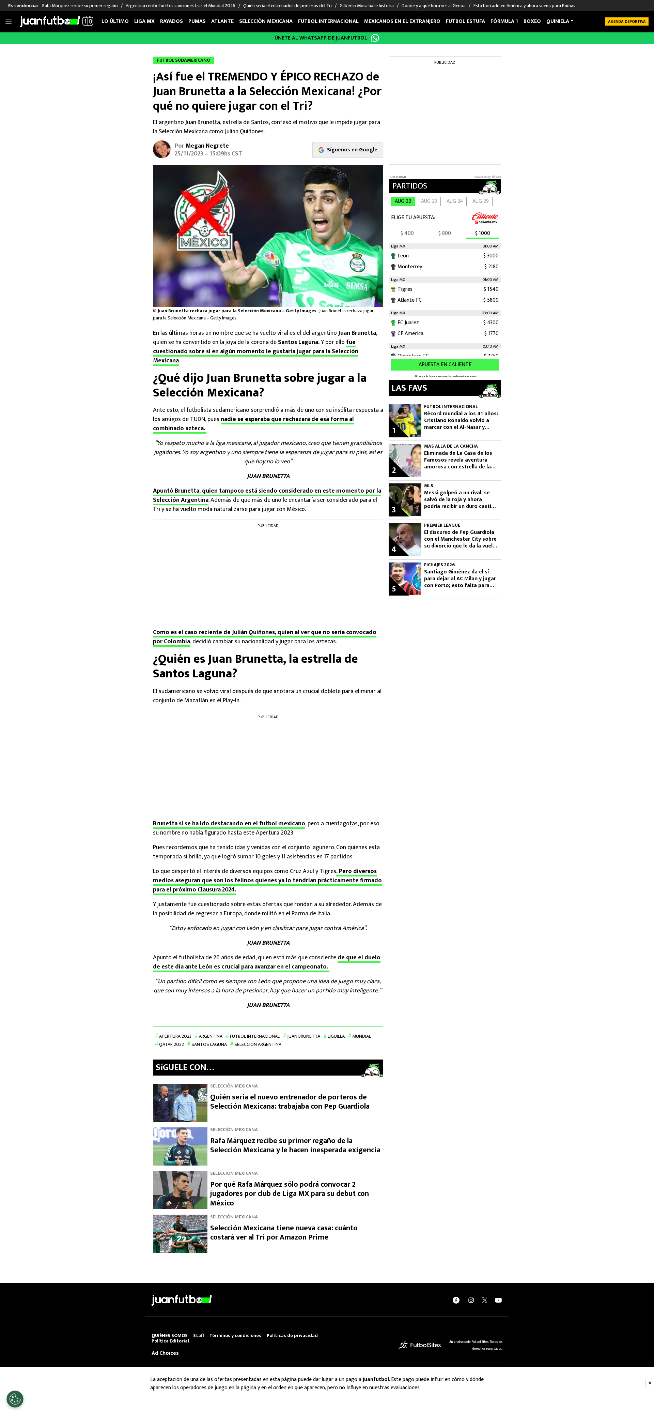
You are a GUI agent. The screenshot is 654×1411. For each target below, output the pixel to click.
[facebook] (456, 1300)
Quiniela (557, 21)
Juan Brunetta (303, 1036)
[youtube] (498, 1300)
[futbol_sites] (420, 1344)
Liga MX (144, 21)
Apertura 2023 (175, 1036)
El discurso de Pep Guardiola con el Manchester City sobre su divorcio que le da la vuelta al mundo (461, 539)
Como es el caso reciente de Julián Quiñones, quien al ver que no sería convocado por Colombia (264, 637)
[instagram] (471, 1300)
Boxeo (532, 21)
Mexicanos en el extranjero (402, 21)
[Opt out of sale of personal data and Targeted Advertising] (15, 1399)
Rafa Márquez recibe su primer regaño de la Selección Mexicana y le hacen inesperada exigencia (295, 1146)
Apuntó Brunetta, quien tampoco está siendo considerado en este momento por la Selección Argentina (267, 495)
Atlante (222, 21)
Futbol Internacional (255, 1036)
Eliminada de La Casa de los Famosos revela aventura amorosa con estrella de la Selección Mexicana (458, 460)
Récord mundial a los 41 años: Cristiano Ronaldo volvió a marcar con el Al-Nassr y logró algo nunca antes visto (461, 420)
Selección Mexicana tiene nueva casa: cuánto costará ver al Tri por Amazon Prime (284, 1233)
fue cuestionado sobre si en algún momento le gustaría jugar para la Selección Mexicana (255, 351)
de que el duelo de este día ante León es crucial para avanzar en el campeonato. (266, 962)
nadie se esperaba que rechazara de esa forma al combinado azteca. (253, 424)
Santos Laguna (209, 1044)
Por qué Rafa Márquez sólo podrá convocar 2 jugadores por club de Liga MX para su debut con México (289, 1194)
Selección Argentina (257, 1044)
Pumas (197, 21)
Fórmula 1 (504, 21)
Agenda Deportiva (627, 21)
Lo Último (115, 21)
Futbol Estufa (465, 21)
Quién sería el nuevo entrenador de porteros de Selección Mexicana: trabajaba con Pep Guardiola (290, 1102)
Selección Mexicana (266, 21)
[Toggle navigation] (8, 21)
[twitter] (484, 1300)
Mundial (361, 1036)
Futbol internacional (328, 21)
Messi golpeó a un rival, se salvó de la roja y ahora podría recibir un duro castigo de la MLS (461, 500)
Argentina (210, 1036)
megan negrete (207, 146)
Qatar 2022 (171, 1044)
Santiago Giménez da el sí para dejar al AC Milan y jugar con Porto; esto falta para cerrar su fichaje (460, 579)
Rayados (171, 21)
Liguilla (336, 1036)
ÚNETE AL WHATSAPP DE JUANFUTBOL (321, 38)
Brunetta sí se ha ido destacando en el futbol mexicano (229, 824)
